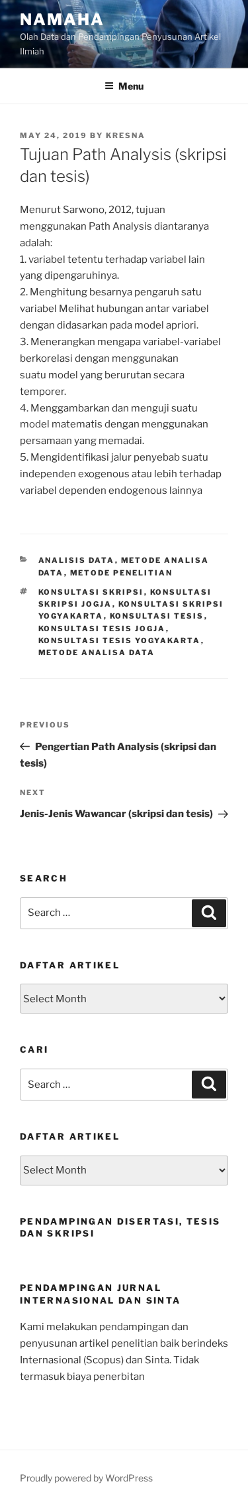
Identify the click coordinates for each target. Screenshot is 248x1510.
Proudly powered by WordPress (86, 1477)
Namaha (62, 19)
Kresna (125, 135)
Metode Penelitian (121, 572)
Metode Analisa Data (96, 652)
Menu (131, 86)
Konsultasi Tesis (157, 616)
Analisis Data (76, 560)
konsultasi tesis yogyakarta (119, 640)
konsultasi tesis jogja (102, 628)
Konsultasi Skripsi (91, 592)
